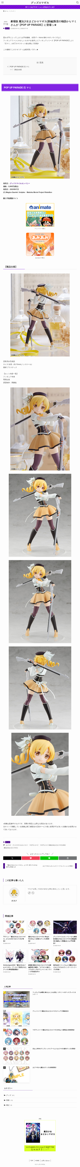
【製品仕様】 (18, 69)
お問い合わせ (45, 1161)
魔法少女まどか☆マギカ (11, 848)
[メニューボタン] (2, 2)
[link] (29, 893)
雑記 (9, 1105)
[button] (12, 858)
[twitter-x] (33, 893)
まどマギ (8, 845)
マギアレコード (34, 845)
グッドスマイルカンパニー (20, 183)
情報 (9, 1100)
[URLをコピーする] (68, 858)
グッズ (7, 28)
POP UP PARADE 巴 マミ (19, 66)
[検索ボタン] (77, 2)
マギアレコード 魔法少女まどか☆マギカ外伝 (53, 845)
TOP (31, 1161)
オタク (14, 901)
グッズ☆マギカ (40, 2)
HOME (37, 1161)
